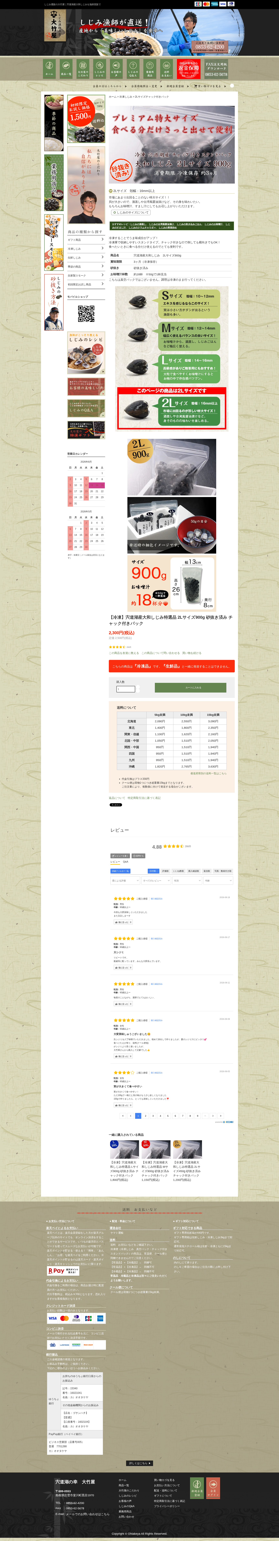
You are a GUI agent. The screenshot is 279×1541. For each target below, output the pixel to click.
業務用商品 (125, 1511)
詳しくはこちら (138, 1463)
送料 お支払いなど (122, 1244)
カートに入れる (193, 687)
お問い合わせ (126, 1516)
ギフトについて (163, 1495)
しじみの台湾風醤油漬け (161, 224)
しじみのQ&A (126, 1506)
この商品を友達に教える (124, 653)
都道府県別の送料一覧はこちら (209, 773)
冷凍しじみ (125, 96)
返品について (117, 798)
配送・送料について (165, 1490)
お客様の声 (125, 1500)
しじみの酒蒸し (138, 224)
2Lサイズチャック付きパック (152, 96)
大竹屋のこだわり (129, 1490)
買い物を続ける (192, 653)
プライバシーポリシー (167, 1506)
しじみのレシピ (128, 1495)
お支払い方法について (167, 1485)
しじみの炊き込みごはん (189, 224)
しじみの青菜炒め (168, 227)
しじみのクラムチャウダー (142, 227)
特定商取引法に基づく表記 (144, 798)
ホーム (113, 96)
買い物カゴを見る (164, 1479)
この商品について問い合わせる (160, 653)
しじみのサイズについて (133, 212)
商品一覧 (124, 1485)
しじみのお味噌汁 (214, 224)
